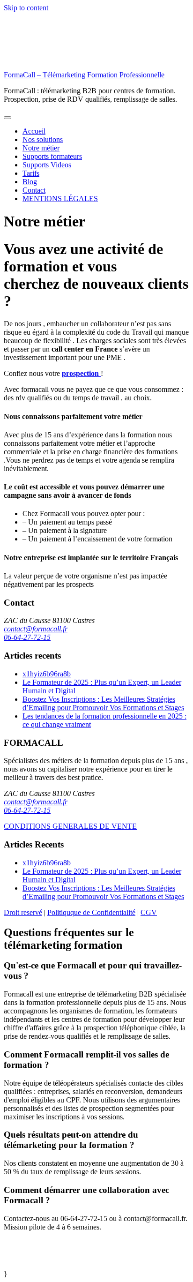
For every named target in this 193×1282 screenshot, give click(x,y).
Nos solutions (42, 139)
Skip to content (26, 8)
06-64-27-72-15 (27, 637)
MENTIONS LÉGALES (60, 198)
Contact (33, 190)
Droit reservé (23, 912)
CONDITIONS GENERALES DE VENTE (70, 826)
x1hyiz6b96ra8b (46, 674)
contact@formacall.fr (35, 629)
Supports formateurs (52, 156)
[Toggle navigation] (7, 117)
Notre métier (40, 148)
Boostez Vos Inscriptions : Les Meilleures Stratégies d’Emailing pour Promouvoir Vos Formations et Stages (103, 703)
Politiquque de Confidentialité (91, 912)
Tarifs (30, 173)
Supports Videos (46, 165)
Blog (29, 182)
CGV (149, 912)
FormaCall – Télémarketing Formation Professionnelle (84, 75)
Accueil (33, 131)
